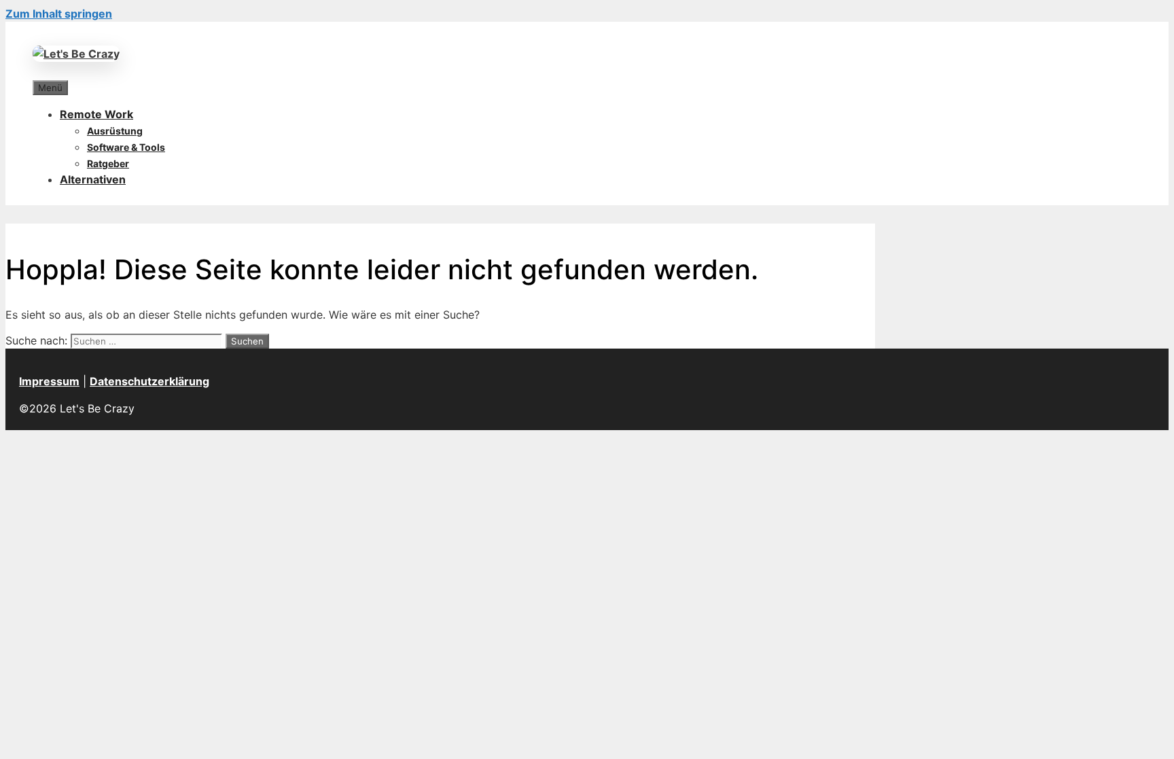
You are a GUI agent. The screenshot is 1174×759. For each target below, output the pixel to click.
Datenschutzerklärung (149, 381)
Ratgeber (108, 163)
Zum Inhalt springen (58, 13)
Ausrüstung (115, 131)
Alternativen (93, 179)
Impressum (49, 381)
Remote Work (96, 114)
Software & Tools (126, 147)
